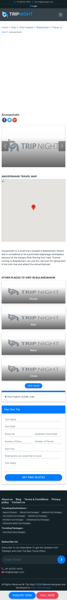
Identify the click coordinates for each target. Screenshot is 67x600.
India (13, 27)
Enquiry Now (22, 595)
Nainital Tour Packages (37, 516)
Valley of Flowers (10, 512)
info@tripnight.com (45, 2)
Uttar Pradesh (26, 27)
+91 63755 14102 (23, 2)
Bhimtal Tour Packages (29, 512)
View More (33, 385)
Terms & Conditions (36, 499)
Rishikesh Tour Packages (13, 520)
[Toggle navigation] (61, 15)
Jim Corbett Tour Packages (14, 516)
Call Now (47, 595)
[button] (33, 207)
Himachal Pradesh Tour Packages (16, 523)
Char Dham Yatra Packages (14, 532)
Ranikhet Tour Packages (51, 512)
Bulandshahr (43, 27)
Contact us (18, 502)
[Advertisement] (33, 75)
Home (5, 27)
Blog (18, 499)
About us (7, 499)
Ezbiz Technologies (41, 587)
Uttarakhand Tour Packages (38, 520)
